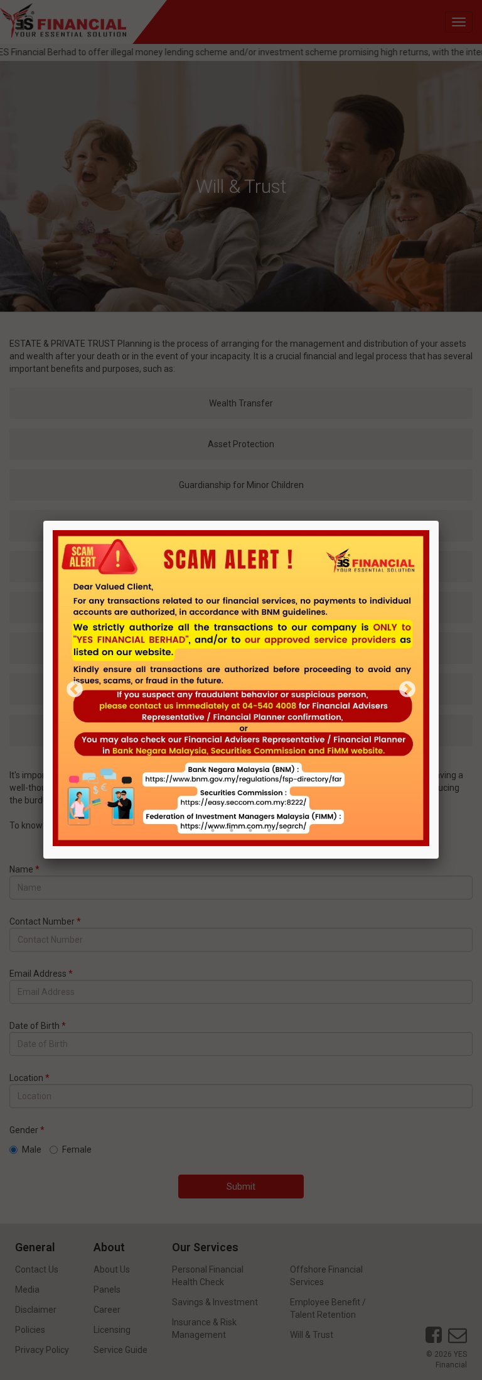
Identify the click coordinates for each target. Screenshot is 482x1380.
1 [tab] (194, 830)
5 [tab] (269, 830)
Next (407, 689)
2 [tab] (212, 830)
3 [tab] (231, 830)
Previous (74, 689)
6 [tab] (288, 830)
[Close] (438, 520)
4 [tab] (250, 830)
